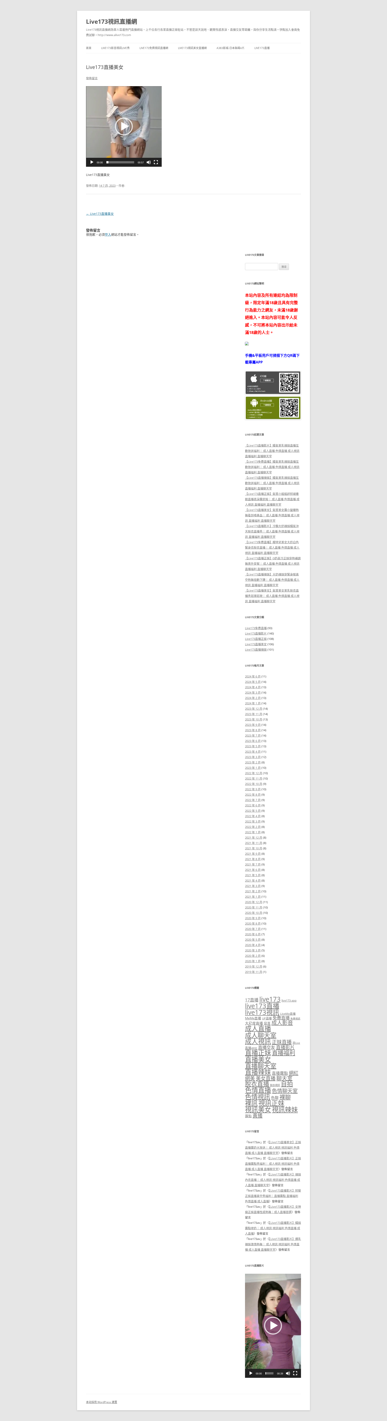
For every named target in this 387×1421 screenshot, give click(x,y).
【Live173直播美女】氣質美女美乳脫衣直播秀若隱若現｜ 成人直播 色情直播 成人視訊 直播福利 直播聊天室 (272, 595)
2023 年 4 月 (253, 752)
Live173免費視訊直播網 (154, 48)
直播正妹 (258, 1052)
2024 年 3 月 (253, 692)
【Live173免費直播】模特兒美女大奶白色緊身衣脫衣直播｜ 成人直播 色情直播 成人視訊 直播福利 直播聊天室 (272, 547)
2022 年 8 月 (253, 795)
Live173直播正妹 (256, 639)
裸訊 (251, 1103)
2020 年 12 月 (253, 902)
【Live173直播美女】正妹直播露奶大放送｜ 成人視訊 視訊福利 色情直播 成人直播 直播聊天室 (273, 1147)
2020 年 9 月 (253, 918)
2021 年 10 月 (253, 848)
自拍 (287, 1084)
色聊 (275, 1097)
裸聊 (285, 1097)
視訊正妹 (271, 1103)
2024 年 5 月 (253, 682)
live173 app (289, 1000)
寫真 (267, 1023)
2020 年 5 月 (253, 940)
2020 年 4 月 (253, 945)
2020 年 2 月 (253, 956)
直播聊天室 (260, 1066)
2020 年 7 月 (253, 929)
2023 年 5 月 (253, 746)
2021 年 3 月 (253, 886)
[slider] (120, 162)
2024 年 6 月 (253, 676)
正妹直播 (282, 1042)
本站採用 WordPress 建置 (101, 1402)
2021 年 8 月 (253, 859)
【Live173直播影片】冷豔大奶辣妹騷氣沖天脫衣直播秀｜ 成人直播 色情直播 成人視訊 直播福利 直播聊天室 (272, 531)
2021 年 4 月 (253, 880)
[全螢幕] (156, 162)
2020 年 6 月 (253, 934)
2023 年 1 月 (253, 768)
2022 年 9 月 (253, 789)
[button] (124, 126)
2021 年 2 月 (253, 891)
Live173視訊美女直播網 (192, 48)
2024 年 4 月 (253, 687)
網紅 (293, 1073)
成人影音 (282, 1022)
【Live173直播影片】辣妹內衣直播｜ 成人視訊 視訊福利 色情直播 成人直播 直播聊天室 (273, 1179)
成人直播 (258, 1028)
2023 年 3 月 (253, 757)
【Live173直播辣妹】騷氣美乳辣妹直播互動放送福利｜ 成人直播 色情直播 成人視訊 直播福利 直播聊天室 (272, 483)
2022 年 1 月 (253, 832)
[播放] (92, 162)
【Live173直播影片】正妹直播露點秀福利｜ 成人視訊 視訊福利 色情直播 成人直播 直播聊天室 (273, 1163)
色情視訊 (257, 1096)
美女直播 (265, 1078)
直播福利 (283, 1053)
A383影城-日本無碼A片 (231, 48)
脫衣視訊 (275, 1085)
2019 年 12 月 (253, 966)
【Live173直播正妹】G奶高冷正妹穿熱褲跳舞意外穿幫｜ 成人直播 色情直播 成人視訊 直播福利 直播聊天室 (273, 563)
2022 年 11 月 (253, 778)
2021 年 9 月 (253, 854)
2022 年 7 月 (253, 800)
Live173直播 (262, 48)
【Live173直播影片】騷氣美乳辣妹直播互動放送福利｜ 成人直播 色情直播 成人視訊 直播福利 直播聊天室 (272, 450)
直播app (251, 1048)
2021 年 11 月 (253, 843)
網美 (250, 1078)
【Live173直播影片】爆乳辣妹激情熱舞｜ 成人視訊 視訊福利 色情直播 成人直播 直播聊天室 (273, 1244)
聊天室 (284, 1078)
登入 (108, 234)
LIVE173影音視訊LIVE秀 (115, 48)
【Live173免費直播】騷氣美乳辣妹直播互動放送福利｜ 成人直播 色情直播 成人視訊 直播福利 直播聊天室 (272, 466)
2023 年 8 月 (253, 730)
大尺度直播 (254, 1023)
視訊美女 (258, 1109)
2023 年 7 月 (253, 735)
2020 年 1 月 (253, 961)
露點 (248, 1116)
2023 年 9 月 (253, 725)
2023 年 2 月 (253, 762)
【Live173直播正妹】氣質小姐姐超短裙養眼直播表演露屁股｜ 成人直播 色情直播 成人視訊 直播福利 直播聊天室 (272, 499)
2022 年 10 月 (253, 784)
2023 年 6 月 (253, 741)
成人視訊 (258, 1041)
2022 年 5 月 (253, 811)
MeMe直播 (253, 1018)
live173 (270, 999)
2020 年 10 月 (253, 913)
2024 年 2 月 (253, 698)
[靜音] (148, 162)
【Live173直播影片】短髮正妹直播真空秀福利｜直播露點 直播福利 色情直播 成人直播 (273, 1195)
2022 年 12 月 (253, 773)
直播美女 (258, 1059)
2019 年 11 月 (253, 972)
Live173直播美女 (100, 214)
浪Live (296, 1043)
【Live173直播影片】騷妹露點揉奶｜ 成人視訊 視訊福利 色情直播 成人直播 (273, 1228)
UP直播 (267, 1018)
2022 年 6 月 (253, 805)
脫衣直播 (257, 1084)
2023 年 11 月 (253, 714)
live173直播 (262, 1005)
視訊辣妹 (285, 1109)
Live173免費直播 (256, 628)
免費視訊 (295, 1018)
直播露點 (280, 1073)
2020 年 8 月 (253, 923)
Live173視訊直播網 (111, 21)
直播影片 (285, 1047)
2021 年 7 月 (253, 864)
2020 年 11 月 (253, 907)
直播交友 (266, 1047)
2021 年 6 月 (253, 870)
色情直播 (258, 1090)
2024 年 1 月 (253, 703)
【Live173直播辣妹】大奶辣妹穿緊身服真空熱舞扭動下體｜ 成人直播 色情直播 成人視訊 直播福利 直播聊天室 (272, 579)
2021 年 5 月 (253, 875)
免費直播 (281, 1018)
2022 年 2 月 (253, 827)
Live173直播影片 (256, 633)
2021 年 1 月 (253, 897)
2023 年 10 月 (253, 719)
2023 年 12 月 (253, 709)
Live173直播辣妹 (256, 649)
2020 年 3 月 (253, 950)
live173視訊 (262, 1012)
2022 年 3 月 (253, 821)
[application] (124, 126)
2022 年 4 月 (253, 816)
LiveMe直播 (288, 1014)
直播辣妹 (258, 1072)
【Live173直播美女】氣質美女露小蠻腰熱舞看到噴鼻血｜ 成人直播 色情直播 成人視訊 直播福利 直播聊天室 (272, 515)
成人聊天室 (260, 1035)
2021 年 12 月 (253, 838)
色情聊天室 (285, 1090)
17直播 (251, 1000)
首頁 (88, 48)
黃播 (257, 1115)
